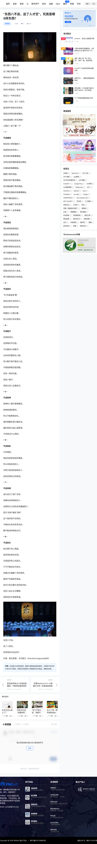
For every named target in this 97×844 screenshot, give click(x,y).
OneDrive (67, 191)
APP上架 (86, 173)
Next (58, 4)
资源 (72, 4)
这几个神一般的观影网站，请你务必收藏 (52, 712)
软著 (75, 226)
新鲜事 (7, 24)
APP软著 (83, 180)
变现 (22, 4)
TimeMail (67, 194)
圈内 (65, 3)
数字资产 (35, 4)
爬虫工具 (88, 215)
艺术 (65, 222)
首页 (8, 4)
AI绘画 (66, 173)
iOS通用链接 (68, 187)
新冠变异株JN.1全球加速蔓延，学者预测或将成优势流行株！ (17, 686)
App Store (76, 173)
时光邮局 (67, 215)
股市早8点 (77, 219)
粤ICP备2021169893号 (38, 840)
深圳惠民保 (78, 215)
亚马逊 (80, 201)
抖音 (65, 212)
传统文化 (67, 205)
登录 (29, 748)
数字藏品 (84, 212)
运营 (51, 4)
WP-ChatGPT (69, 201)
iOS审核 (90, 184)
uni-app (77, 194)
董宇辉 (83, 222)
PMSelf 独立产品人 (20, 840)
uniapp (86, 194)
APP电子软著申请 (70, 180)
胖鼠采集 (88, 219)
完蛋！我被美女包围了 (71, 208)
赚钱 (91, 222)
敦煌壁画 (74, 212)
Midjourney (80, 187)
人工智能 (89, 201)
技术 (44, 4)
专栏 (79, 4)
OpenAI (77, 191)
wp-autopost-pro (83, 198)
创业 (84, 205)
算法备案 (67, 219)
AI (27, 4)
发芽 (15, 4)
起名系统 (67, 226)
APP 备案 (67, 177)
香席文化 (84, 226)
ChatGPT (67, 184)
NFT (89, 187)
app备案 (77, 177)
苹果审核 (74, 222)
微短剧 (85, 208)
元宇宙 (76, 205)
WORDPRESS (69, 198)
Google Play (79, 184)
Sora (85, 191)
